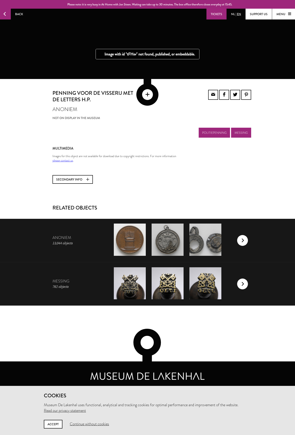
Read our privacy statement (65, 410)
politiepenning (214, 132)
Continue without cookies (89, 424)
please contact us (62, 160)
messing (241, 132)
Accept (53, 424)
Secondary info (69, 179)
